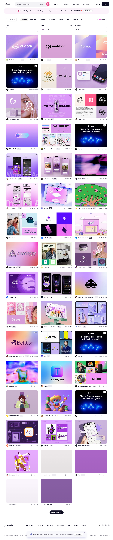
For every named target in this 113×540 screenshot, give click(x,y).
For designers (29, 525)
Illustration (52, 19)
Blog (69, 525)
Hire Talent (66, 4)
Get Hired (76, 4)
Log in (105, 4)
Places (100, 535)
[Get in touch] (27, 54)
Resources (106, 535)
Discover (24, 19)
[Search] (48, 4)
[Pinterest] (108, 525)
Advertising (60, 525)
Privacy (21, 535)
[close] (106, 11)
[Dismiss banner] (84, 532)
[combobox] (27, 4)
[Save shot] (30, 54)
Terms (16, 535)
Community (86, 4)
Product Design (77, 19)
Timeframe (78, 25)
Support (84, 525)
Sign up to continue (56, 512)
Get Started (88, 10)
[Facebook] (102, 525)
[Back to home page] (7, 4)
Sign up (98, 4)
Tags (7, 25)
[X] (99, 525)
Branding (43, 19)
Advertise (35, 89)
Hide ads (28, 89)
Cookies (27, 535)
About (76, 525)
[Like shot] (34, 54)
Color (42, 25)
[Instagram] (105, 525)
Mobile (61, 19)
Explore (56, 4)
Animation (33, 19)
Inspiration (50, 525)
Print (68, 19)
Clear (71, 25)
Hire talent (40, 525)
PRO (22, 59)
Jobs (91, 535)
